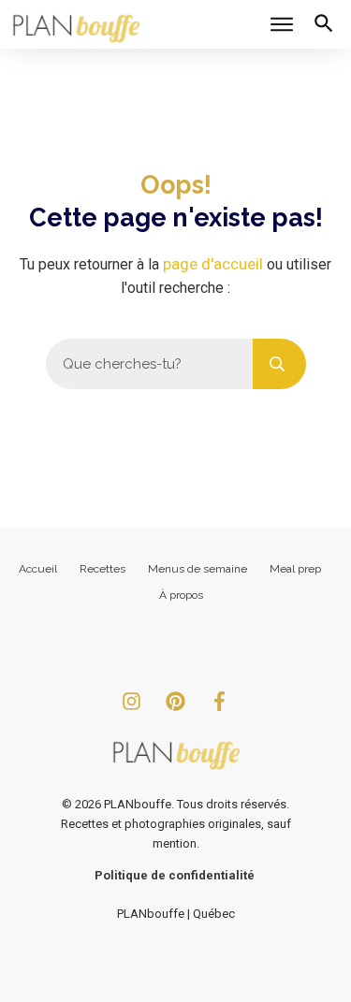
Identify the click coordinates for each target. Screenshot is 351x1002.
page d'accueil (213, 263)
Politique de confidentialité (175, 875)
